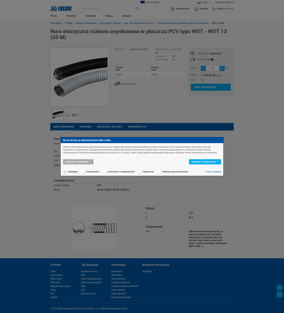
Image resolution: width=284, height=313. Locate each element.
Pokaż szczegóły (213, 171)
